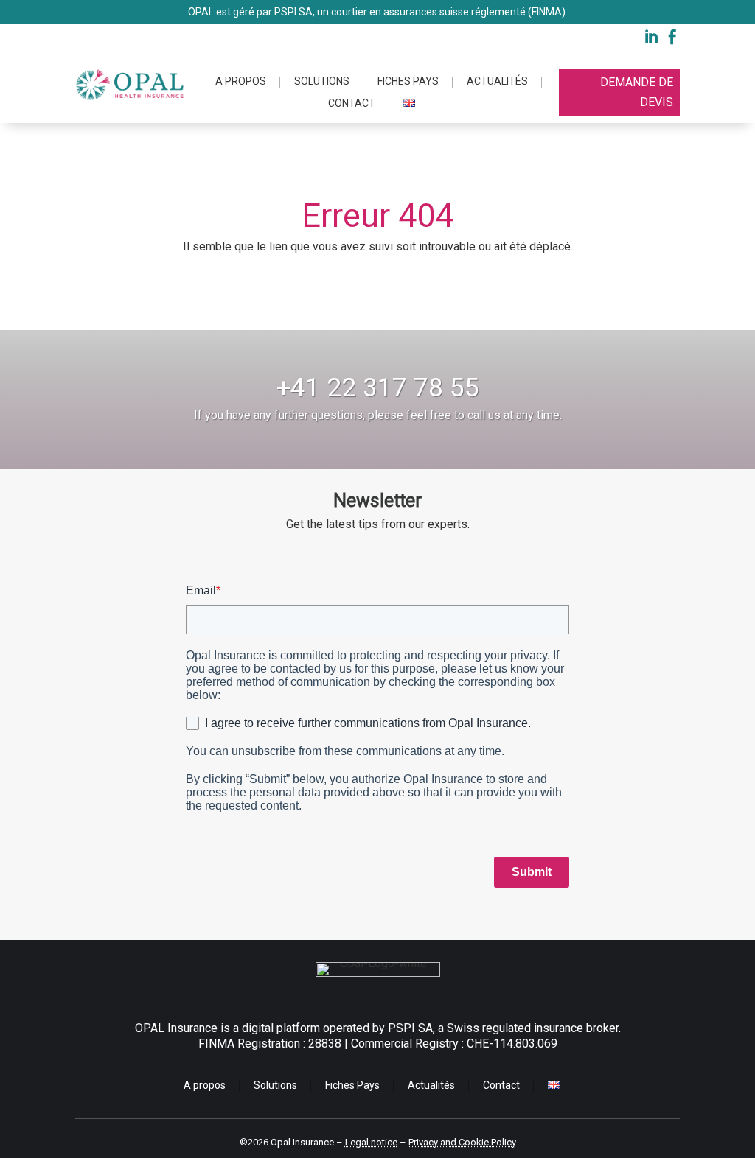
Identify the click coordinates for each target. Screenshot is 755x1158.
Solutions (321, 81)
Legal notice (371, 1142)
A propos (240, 81)
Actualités (497, 81)
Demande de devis (636, 92)
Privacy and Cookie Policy (462, 1142)
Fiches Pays (408, 81)
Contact (351, 103)
